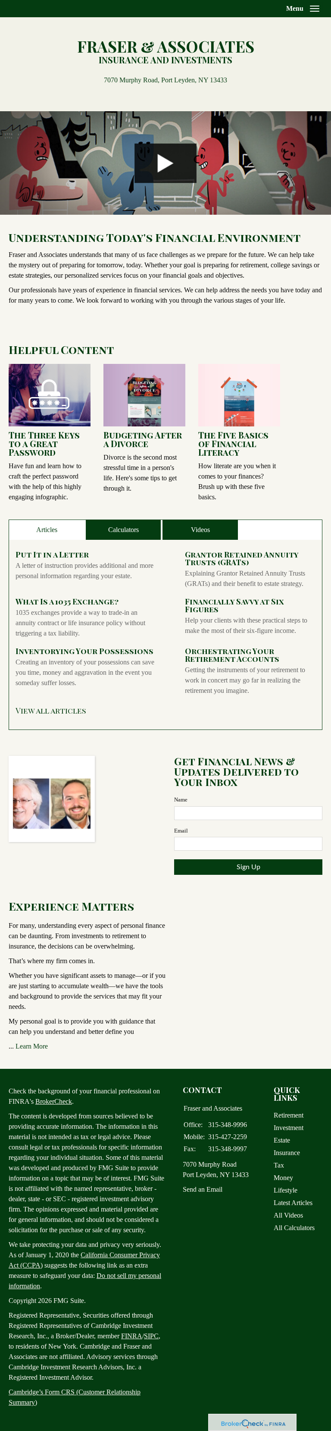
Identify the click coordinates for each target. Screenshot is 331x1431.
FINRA (131, 1336)
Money (283, 1177)
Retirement (288, 1115)
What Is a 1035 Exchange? (67, 601)
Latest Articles (293, 1202)
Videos (200, 529)
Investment (288, 1127)
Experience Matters (71, 906)
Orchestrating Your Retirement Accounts (232, 655)
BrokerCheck (53, 1101)
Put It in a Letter (52, 554)
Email (181, 830)
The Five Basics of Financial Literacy (233, 443)
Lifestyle (285, 1190)
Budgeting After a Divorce (142, 439)
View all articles (51, 710)
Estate (282, 1140)
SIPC (151, 1336)
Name (180, 799)
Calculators (123, 529)
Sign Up (248, 867)
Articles (46, 529)
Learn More (32, 1046)
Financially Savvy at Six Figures (234, 605)
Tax (279, 1165)
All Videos (288, 1215)
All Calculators (294, 1227)
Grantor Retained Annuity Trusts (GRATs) (241, 558)
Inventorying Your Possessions (84, 651)
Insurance (287, 1152)
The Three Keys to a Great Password (44, 443)
